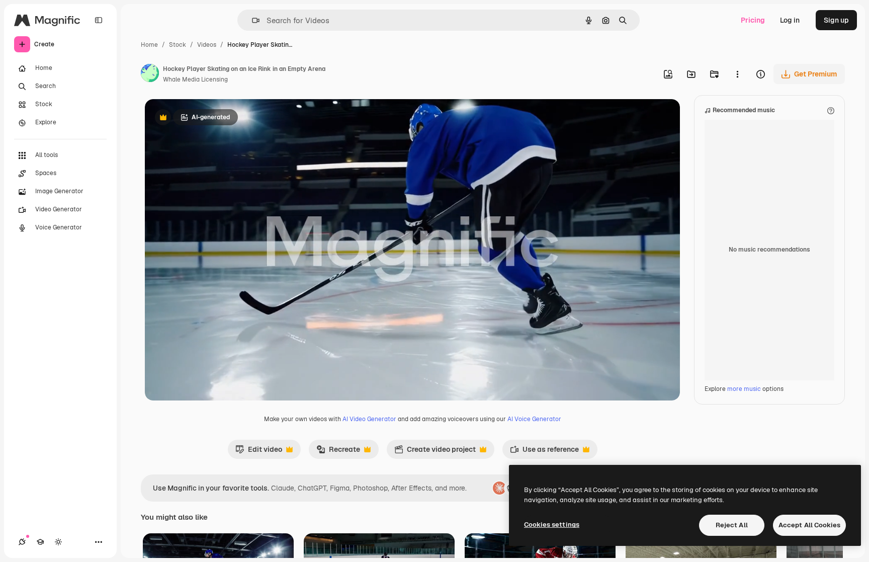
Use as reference (544, 452)
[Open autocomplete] (252, 20)
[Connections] (22, 542)
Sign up (836, 20)
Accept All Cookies (809, 525)
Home (149, 45)
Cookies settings (551, 524)
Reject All (732, 525)
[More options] (737, 74)
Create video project (435, 452)
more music (744, 389)
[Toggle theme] (58, 542)
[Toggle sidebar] (99, 20)
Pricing (753, 20)
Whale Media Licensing (195, 79)
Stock (177, 45)
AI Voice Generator (534, 419)
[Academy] (40, 542)
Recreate (338, 452)
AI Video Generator (369, 419)
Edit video (258, 452)
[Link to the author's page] (150, 74)
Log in (790, 20)
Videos (206, 45)
